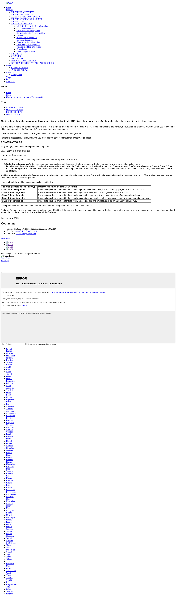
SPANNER (16, 56)
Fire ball (19, 35)
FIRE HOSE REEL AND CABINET (26, 19)
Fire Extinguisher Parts (25, 51)
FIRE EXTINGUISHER (21, 24)
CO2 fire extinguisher (25, 28)
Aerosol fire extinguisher (26, 37)
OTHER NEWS (13, 114)
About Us (10, 72)
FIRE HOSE (16, 54)
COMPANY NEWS (19, 68)
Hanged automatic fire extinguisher (30, 33)
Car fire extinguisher (24, 40)
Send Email (5, 258)
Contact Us (10, 81)
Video (8, 77)
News (8, 65)
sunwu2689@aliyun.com (26, 233)
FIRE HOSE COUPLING (22, 14)
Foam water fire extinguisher (28, 31)
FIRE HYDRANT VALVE (22, 12)
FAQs (8, 79)
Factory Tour (16, 75)
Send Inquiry (6, 238)
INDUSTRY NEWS (19, 70)
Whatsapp (5, 260)
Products (9, 10)
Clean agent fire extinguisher (28, 42)
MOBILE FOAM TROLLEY (23, 61)
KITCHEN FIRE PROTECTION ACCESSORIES (32, 63)
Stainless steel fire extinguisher (28, 47)
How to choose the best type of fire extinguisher (25, 97)
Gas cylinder (21, 49)
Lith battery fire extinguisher (28, 44)
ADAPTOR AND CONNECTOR (25, 17)
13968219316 (31, 231)
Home (8, 7)
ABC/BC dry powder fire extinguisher (32, 26)
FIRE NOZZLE (18, 21)
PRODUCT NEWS (14, 112)
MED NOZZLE (18, 58)
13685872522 (19, 231)
